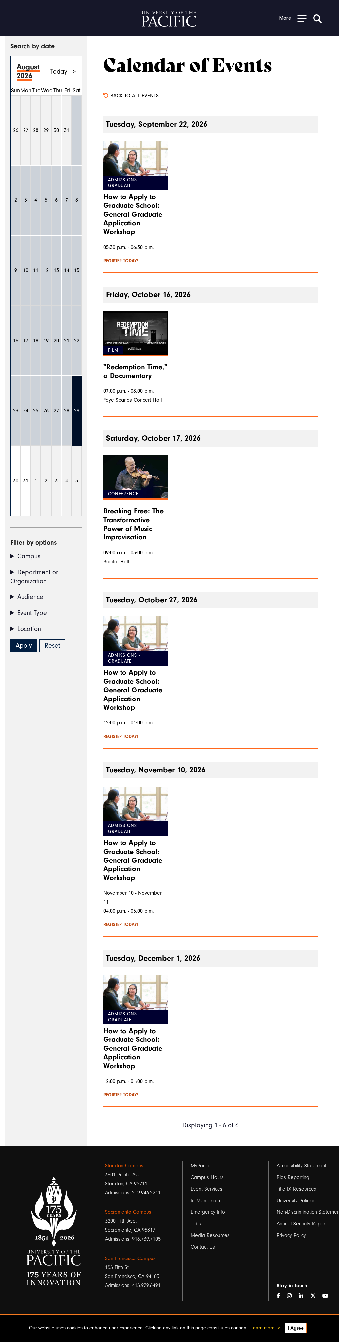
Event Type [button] (32, 613)
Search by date (32, 46)
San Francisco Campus (130, 1258)
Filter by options (33, 542)
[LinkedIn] (304, 1296)
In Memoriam (205, 1200)
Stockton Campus (124, 1166)
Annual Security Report (302, 1224)
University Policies (296, 1200)
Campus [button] (28, 556)
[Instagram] (292, 1296)
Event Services (206, 1189)
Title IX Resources (296, 1189)
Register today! (120, 261)
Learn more (262, 1327)
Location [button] (29, 629)
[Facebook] (281, 1296)
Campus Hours (207, 1177)
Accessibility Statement (301, 1166)
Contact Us (203, 1247)
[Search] (317, 18)
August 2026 (28, 71)
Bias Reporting (293, 1177)
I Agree (296, 1328)
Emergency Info (208, 1212)
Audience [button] (30, 597)
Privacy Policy (291, 1235)
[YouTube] (328, 1296)
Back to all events (134, 96)
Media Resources (210, 1235)
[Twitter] (315, 1296)
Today (58, 71)
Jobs (196, 1224)
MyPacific (201, 1166)
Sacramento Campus (128, 1212)
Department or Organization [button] (34, 576)
